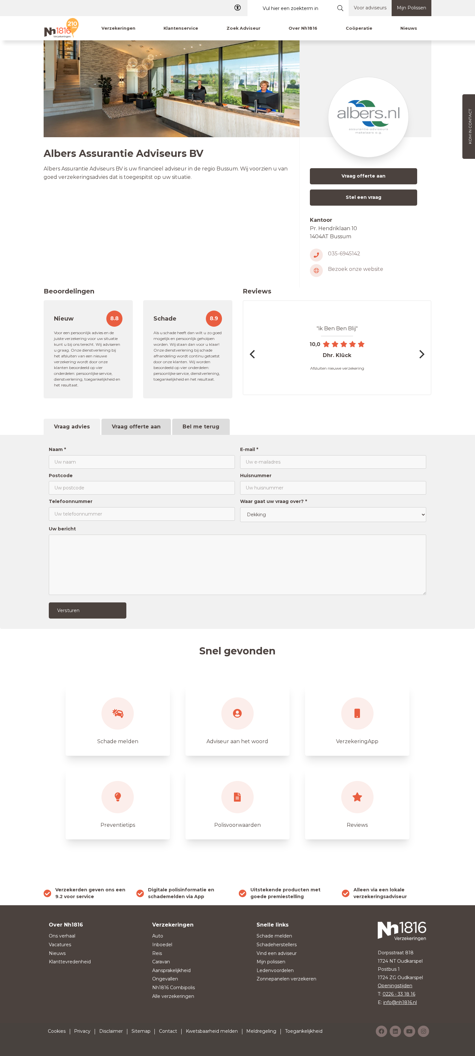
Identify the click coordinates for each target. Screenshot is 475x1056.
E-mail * (249, 449)
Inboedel (162, 945)
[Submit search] (340, 8)
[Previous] (253, 354)
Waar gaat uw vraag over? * (273, 501)
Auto (157, 936)
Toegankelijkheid (303, 1031)
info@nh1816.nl (400, 1002)
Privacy (82, 1031)
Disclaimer (111, 1031)
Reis (157, 953)
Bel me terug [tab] (201, 427)
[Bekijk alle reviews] (357, 803)
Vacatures (60, 945)
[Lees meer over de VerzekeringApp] (357, 720)
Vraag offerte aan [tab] (136, 427)
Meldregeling (261, 1031)
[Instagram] (423, 1031)
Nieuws (57, 953)
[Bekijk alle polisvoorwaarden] (237, 803)
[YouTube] (409, 1031)
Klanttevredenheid (70, 962)
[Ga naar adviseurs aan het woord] (237, 720)
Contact (168, 1031)
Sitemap (141, 1031)
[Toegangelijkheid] (237, 8)
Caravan (161, 962)
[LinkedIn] (395, 1031)
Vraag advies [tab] (72, 427)
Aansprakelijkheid (171, 970)
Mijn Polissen (411, 8)
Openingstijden (395, 986)
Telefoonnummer (70, 501)
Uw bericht (62, 529)
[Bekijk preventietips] (118, 803)
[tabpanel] (237, 532)
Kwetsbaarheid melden (212, 1031)
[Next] (421, 354)
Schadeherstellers (277, 945)
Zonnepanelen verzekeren (286, 979)
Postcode (61, 475)
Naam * (57, 449)
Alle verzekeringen (173, 996)
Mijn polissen (271, 962)
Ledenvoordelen (275, 970)
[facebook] (381, 1031)
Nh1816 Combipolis (173, 987)
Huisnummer (255, 475)
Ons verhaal (62, 936)
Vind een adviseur (277, 953)
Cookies (57, 1031)
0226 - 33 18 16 (399, 994)
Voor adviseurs (370, 8)
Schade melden (274, 936)
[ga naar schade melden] (118, 720)
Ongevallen (165, 979)
